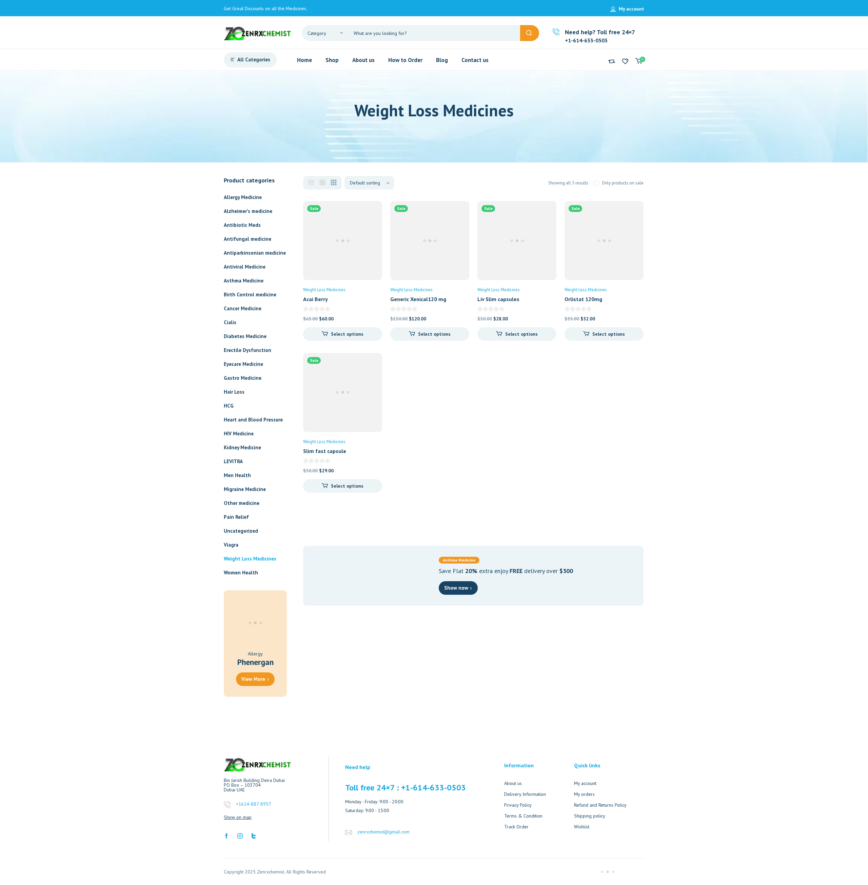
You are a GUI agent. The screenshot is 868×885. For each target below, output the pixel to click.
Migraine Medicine (245, 489)
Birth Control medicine (250, 294)
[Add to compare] (371, 225)
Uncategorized (241, 531)
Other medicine (241, 503)
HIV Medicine (239, 433)
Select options (347, 334)
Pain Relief (236, 517)
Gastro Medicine (242, 378)
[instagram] (240, 835)
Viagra (231, 545)
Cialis (230, 322)
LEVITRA (233, 461)
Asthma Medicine (243, 280)
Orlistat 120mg (583, 299)
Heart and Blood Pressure (253, 419)
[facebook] (226, 835)
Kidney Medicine (242, 447)
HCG (229, 405)
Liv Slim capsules (498, 299)
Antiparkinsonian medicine (255, 253)
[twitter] (253, 835)
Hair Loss (234, 392)
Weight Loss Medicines (250, 558)
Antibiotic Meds (242, 225)
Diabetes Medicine (245, 336)
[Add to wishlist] (371, 211)
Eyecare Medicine (243, 364)
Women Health (241, 572)
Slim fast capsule (324, 451)
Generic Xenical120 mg (418, 299)
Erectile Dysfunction (247, 350)
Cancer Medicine (242, 308)
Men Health (237, 475)
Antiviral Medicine (244, 266)
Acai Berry (315, 299)
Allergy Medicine (243, 197)
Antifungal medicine (247, 239)
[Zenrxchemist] (258, 32)
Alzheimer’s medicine (248, 211)
